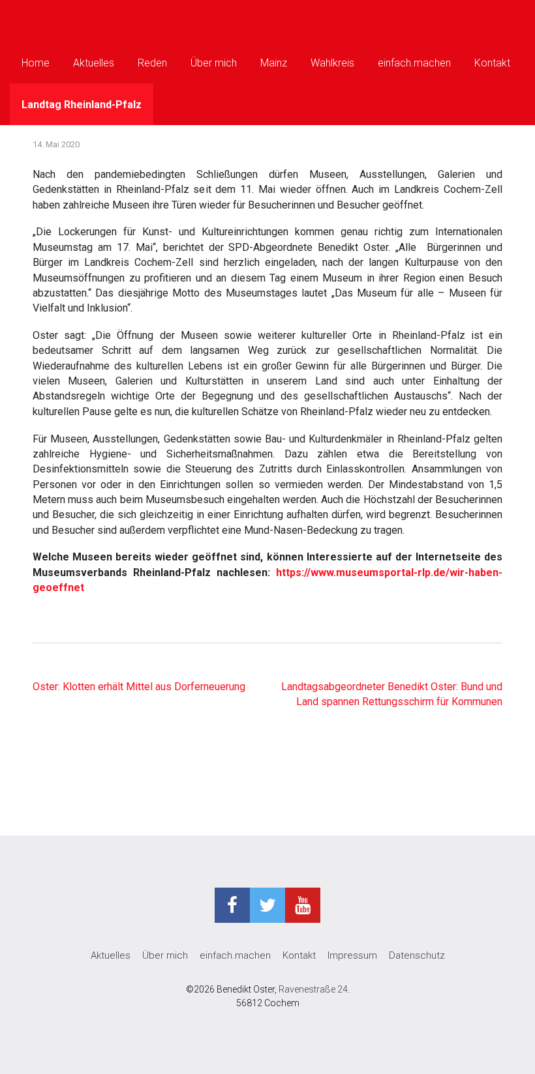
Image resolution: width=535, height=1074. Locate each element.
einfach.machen (414, 63)
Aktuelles (93, 63)
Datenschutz (417, 955)
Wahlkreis (332, 63)
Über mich (214, 63)
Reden (152, 63)
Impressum (352, 955)
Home (36, 63)
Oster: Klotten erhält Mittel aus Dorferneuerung (139, 686)
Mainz (273, 63)
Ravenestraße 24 (313, 989)
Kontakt (492, 63)
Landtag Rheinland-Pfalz (82, 104)
